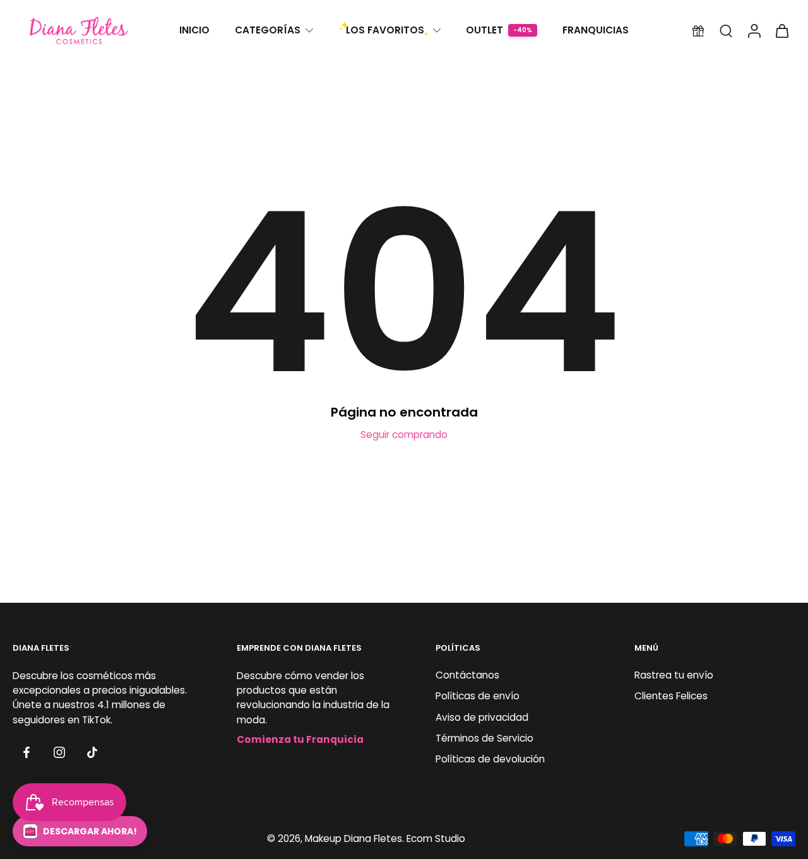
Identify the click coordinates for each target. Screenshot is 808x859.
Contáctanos (467, 675)
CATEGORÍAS (267, 30)
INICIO (194, 30)
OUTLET (484, 30)
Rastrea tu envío (673, 675)
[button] (80, 831)
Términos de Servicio (484, 738)
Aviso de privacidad (482, 717)
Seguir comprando (404, 434)
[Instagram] (59, 752)
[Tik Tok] (92, 752)
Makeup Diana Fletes (353, 838)
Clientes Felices (671, 696)
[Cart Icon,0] (781, 30)
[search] (726, 30)
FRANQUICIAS (595, 30)
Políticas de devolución (490, 759)
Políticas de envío (478, 696)
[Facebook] (26, 752)
